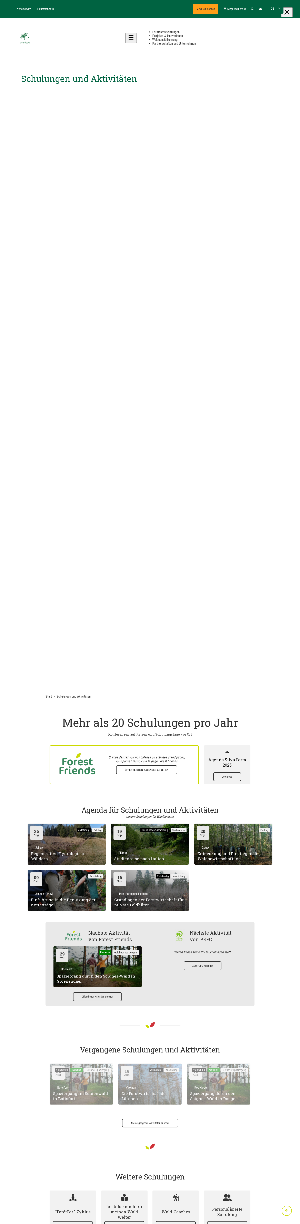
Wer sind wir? (24, 8)
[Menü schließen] (287, 12)
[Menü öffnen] (131, 38)
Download (227, 776)
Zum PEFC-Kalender (202, 965)
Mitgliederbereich (236, 8)
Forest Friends (167, 761)
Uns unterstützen (45, 8)
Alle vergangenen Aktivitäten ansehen (150, 1123)
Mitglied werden (206, 8)
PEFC (206, 939)
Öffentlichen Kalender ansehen (147, 769)
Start (49, 696)
